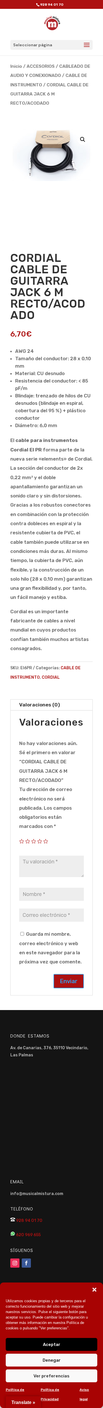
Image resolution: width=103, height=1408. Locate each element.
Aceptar (51, 1344)
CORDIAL (51, 677)
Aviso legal (84, 1394)
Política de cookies (15, 1394)
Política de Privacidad (50, 1394)
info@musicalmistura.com (36, 1193)
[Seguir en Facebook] (26, 1263)
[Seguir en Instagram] (14, 1263)
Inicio (16, 66)
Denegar (52, 1360)
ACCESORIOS (41, 66)
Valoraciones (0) (39, 705)
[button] (94, 1290)
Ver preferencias (51, 1376)
